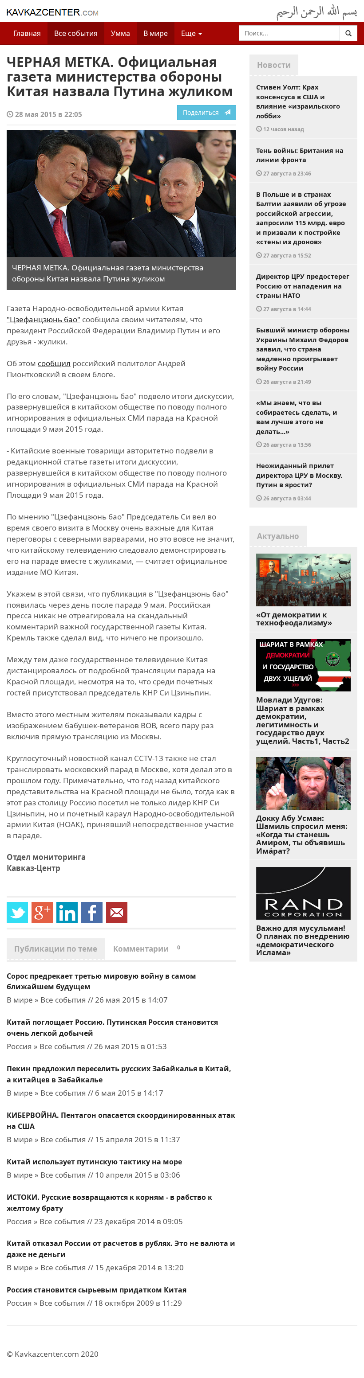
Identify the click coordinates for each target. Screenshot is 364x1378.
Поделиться (203, 112)
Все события (76, 33)
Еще (189, 33)
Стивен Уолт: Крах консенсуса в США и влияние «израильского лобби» (298, 107)
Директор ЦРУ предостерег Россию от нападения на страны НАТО (302, 292)
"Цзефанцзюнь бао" (43, 319)
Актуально (278, 536)
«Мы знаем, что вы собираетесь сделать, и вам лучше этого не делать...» (296, 423)
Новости (274, 65)
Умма (120, 33)
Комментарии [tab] (146, 949)
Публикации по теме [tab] (55, 949)
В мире (155, 33)
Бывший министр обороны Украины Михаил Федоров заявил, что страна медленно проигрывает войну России (302, 355)
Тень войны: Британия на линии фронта (300, 161)
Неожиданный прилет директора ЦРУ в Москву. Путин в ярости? (299, 481)
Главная (27, 33)
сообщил (54, 363)
